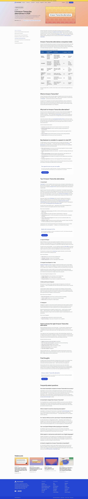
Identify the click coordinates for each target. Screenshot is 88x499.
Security (66, 490)
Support (54, 484)
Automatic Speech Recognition (35, 20)
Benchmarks (55, 487)
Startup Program (67, 492)
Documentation (55, 486)
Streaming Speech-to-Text (46, 486)
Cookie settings (55, 492)
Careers (66, 486)
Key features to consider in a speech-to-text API (21, 36)
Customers (66, 489)
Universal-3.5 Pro (53, 186)
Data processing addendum (56, 497)
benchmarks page (65, 411)
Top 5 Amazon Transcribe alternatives (20, 38)
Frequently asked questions (19, 43)
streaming (55, 251)
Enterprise (43, 490)
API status (54, 490)
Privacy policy (71, 497)
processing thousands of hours (58, 119)
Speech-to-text (44, 484)
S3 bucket (43, 98)
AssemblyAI (42, 184)
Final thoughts (17, 41)
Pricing (43, 492)
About (66, 484)
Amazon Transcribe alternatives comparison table (22, 31)
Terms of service (67, 497)
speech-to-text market (57, 31)
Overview (43, 483)
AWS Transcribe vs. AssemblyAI (52, 449)
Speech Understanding (45, 487)
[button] (24, 2)
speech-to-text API (60, 34)
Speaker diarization (62, 200)
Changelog (55, 489)
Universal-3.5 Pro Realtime (63, 193)
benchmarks (58, 114)
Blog (54, 483)
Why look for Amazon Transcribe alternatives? (21, 35)
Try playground (45, 172)
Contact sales (67, 487)
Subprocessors (62, 497)
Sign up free (44, 235)
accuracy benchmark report (45, 396)
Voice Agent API (44, 489)
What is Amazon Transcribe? (19, 33)
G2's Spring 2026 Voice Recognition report (54, 203)
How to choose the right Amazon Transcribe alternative (22, 39)
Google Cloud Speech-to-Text (45, 264)
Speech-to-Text (26, 20)
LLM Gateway (51, 198)
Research (66, 483)
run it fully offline (66, 246)
